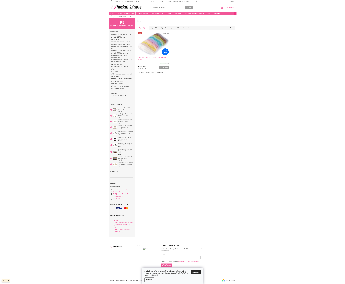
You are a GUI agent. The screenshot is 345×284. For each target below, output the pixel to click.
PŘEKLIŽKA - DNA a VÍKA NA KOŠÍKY (122, 79)
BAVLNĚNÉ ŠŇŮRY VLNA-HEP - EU (121, 50)
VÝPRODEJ (114, 93)
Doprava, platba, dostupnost (122, 229)
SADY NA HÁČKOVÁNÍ (117, 88)
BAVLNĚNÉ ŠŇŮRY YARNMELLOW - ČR (121, 47)
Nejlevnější (154, 28)
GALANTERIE (115, 76)
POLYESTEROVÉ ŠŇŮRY (118, 62)
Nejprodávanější (174, 28)
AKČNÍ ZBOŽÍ (115, 39)
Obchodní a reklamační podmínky (179, 1)
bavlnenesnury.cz (118, 196)
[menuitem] (112, 13)
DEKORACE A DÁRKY (117, 91)
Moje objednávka (119, 233)
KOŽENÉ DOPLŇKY (117, 81)
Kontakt (161, 1)
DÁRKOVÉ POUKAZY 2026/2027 (120, 86)
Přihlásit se (166, 265)
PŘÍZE (113, 69)
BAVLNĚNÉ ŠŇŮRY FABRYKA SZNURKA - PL (119, 56)
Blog (115, 227)
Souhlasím (195, 272)
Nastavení (149, 279)
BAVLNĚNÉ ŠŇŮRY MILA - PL (119, 37)
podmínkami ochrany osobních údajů (189, 261)
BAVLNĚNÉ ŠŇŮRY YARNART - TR (121, 59)
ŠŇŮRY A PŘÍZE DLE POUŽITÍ (120, 67)
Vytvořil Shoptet (230, 280)
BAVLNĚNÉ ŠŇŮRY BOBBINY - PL (121, 34)
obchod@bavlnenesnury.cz (121, 189)
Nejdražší (163, 28)
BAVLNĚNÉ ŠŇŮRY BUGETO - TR (121, 53)
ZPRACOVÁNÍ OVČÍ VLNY (118, 96)
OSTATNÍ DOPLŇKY (117, 83)
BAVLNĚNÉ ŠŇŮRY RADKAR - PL (121, 42)
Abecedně (186, 28)
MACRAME (114, 71)
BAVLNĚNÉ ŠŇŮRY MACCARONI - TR (122, 44)
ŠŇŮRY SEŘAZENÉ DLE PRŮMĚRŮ (121, 74)
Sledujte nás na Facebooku (121, 194)
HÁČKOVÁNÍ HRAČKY (117, 64)
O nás (153, 1)
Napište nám (117, 231)
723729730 (116, 191)
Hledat (189, 7)
